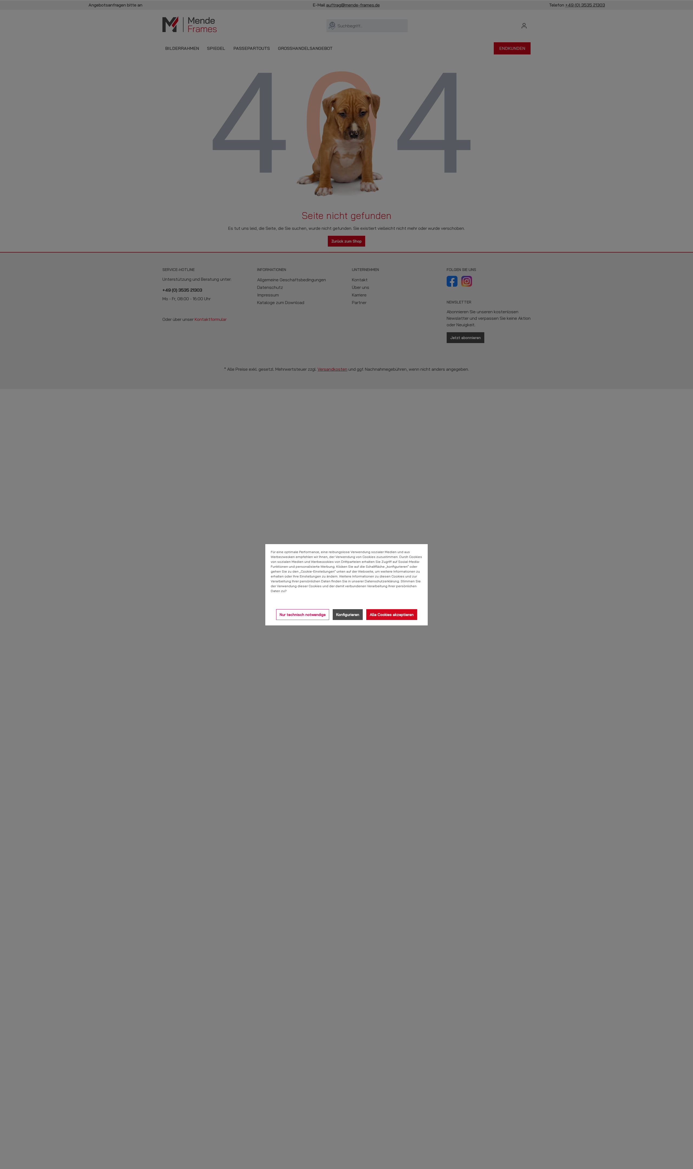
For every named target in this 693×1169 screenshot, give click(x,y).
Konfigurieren (347, 614)
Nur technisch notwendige (303, 614)
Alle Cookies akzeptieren (392, 614)
